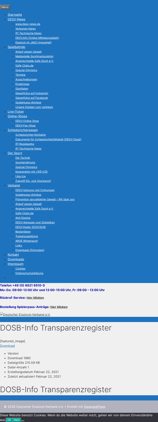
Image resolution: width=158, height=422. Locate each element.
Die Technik (22, 157)
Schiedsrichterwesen (23, 130)
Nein (17, 419)
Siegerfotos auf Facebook (31, 97)
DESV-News (16, 19)
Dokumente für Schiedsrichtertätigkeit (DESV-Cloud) (48, 139)
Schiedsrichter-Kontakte (30, 134)
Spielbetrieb (16, 47)
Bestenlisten (23, 231)
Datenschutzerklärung (29, 273)
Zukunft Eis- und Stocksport (33, 180)
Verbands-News (25, 28)
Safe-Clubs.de (24, 65)
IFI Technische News (28, 33)
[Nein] (22, 420)
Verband (14, 185)
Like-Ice (20, 176)
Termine (20, 74)
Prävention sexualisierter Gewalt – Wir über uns (44, 199)
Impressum (16, 264)
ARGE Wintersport (26, 240)
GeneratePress (94, 407)
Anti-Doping (22, 217)
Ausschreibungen (26, 79)
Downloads (16, 259)
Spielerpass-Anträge (28, 102)
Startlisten (21, 88)
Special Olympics (26, 70)
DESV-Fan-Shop (25, 125)
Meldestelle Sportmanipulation (34, 56)
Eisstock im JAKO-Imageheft (33, 42)
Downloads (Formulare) (29, 250)
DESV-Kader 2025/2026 (30, 227)
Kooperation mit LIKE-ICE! (31, 171)
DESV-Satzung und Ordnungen (35, 190)
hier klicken (35, 298)
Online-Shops (17, 116)
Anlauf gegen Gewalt (28, 51)
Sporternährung (25, 162)
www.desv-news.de (27, 24)
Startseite (15, 15)
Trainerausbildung (26, 236)
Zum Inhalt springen (14, 2)
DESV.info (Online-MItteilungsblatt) (37, 37)
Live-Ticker (16, 111)
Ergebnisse (22, 84)
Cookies (20, 268)
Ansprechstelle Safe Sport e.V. (34, 60)
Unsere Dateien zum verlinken (34, 107)
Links (18, 245)
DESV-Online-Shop (27, 120)
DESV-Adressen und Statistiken (35, 222)
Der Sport (15, 153)
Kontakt (13, 254)
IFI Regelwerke (24, 144)
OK (9, 419)
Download (7, 346)
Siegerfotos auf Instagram (31, 93)
